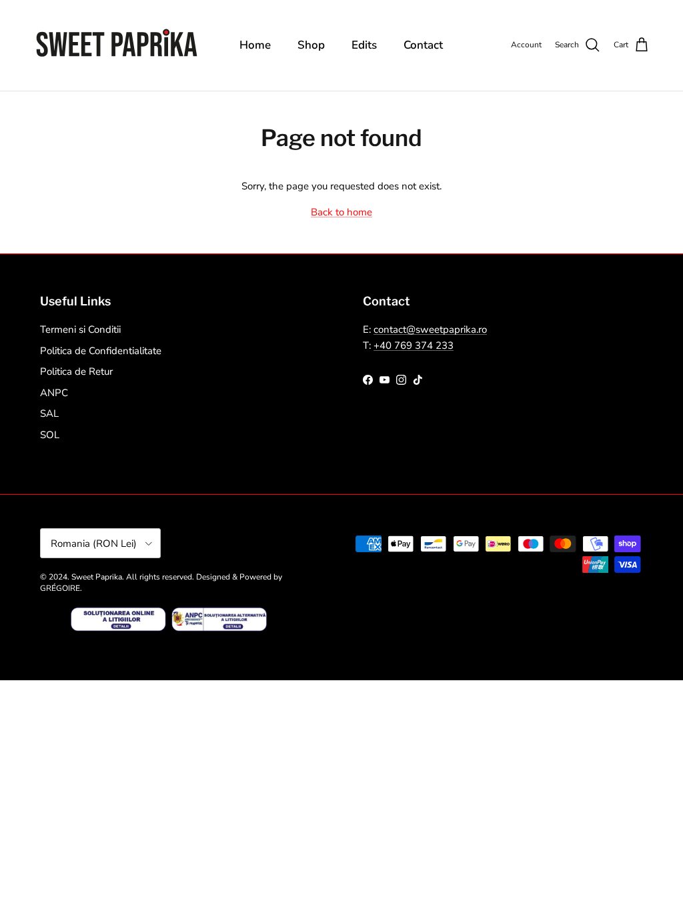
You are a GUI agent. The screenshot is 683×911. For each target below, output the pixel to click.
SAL (49, 413)
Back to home (341, 212)
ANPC (54, 392)
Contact (423, 45)
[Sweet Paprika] (116, 45)
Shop (311, 45)
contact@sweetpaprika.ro (430, 329)
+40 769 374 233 (414, 345)
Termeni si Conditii (80, 329)
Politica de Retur (76, 371)
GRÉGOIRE (60, 588)
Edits (364, 45)
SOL (49, 434)
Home (255, 45)
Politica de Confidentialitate (100, 350)
